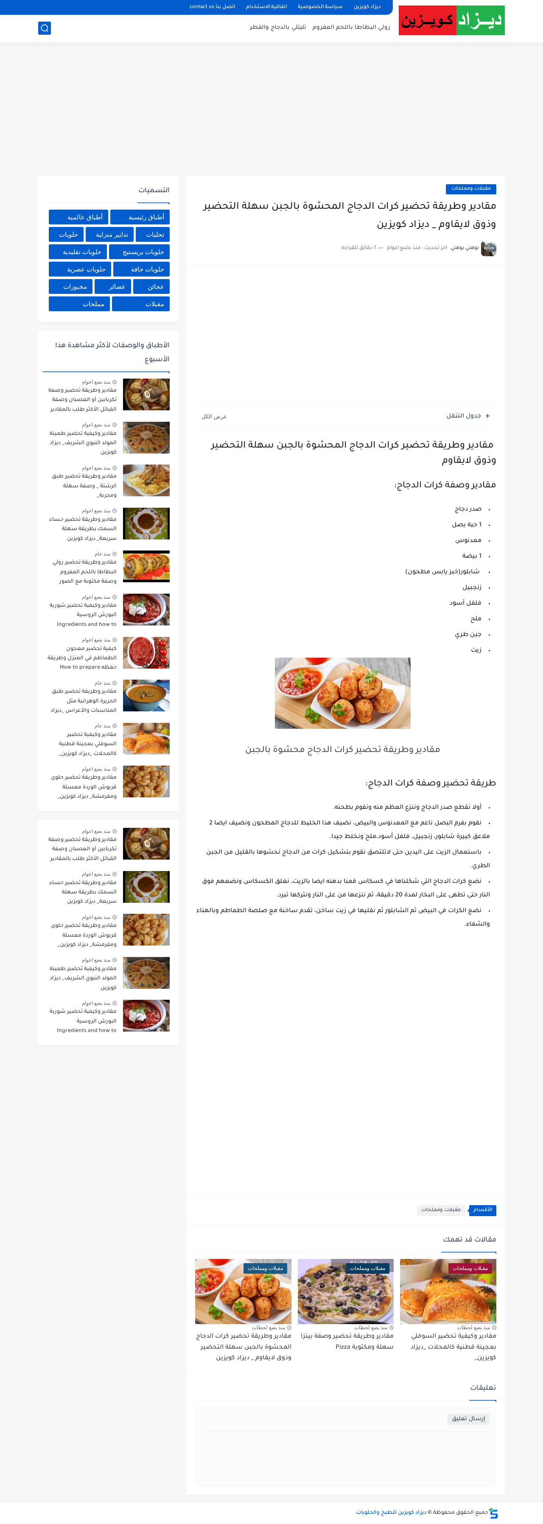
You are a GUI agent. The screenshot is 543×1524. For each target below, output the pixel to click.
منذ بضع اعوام (96, 382)
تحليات (155, 234)
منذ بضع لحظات (473, 1327)
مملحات (93, 303)
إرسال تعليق (468, 1419)
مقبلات (155, 303)
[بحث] (44, 28)
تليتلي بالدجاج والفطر (278, 28)
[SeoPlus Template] (493, 1513)
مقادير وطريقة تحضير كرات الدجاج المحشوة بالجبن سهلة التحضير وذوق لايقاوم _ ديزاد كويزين (243, 1347)
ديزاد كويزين (367, 7)
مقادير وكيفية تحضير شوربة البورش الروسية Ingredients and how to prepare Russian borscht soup (83, 617)
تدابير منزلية (112, 234)
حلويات (68, 234)
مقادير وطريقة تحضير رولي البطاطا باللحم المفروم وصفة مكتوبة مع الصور (85, 572)
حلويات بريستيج (143, 251)
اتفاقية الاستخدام (266, 7)
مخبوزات (75, 286)
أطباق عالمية (85, 217)
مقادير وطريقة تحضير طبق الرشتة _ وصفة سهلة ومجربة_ (84, 486)
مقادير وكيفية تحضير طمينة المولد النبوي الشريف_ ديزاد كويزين (83, 443)
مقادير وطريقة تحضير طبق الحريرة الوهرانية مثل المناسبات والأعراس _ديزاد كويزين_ (83, 702)
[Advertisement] (271, 110)
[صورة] (146, 394)
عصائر (117, 286)
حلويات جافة (147, 269)
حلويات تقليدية (82, 251)
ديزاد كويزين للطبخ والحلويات (391, 1513)
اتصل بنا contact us (212, 7)
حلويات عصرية (86, 269)
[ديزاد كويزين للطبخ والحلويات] (452, 20)
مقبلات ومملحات (471, 189)
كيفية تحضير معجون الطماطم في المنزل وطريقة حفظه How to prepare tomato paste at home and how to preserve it (82, 660)
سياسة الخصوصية (320, 7)
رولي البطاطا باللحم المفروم (351, 28)
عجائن (156, 286)
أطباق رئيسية (146, 217)
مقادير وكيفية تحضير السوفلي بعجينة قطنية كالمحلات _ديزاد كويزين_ (453, 1347)
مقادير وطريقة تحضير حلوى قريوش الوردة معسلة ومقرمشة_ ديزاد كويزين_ (84, 787)
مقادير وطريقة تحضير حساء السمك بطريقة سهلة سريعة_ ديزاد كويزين (83, 529)
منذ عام (102, 554)
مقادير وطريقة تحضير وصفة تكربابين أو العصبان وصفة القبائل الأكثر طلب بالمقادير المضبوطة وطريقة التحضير (82, 401)
